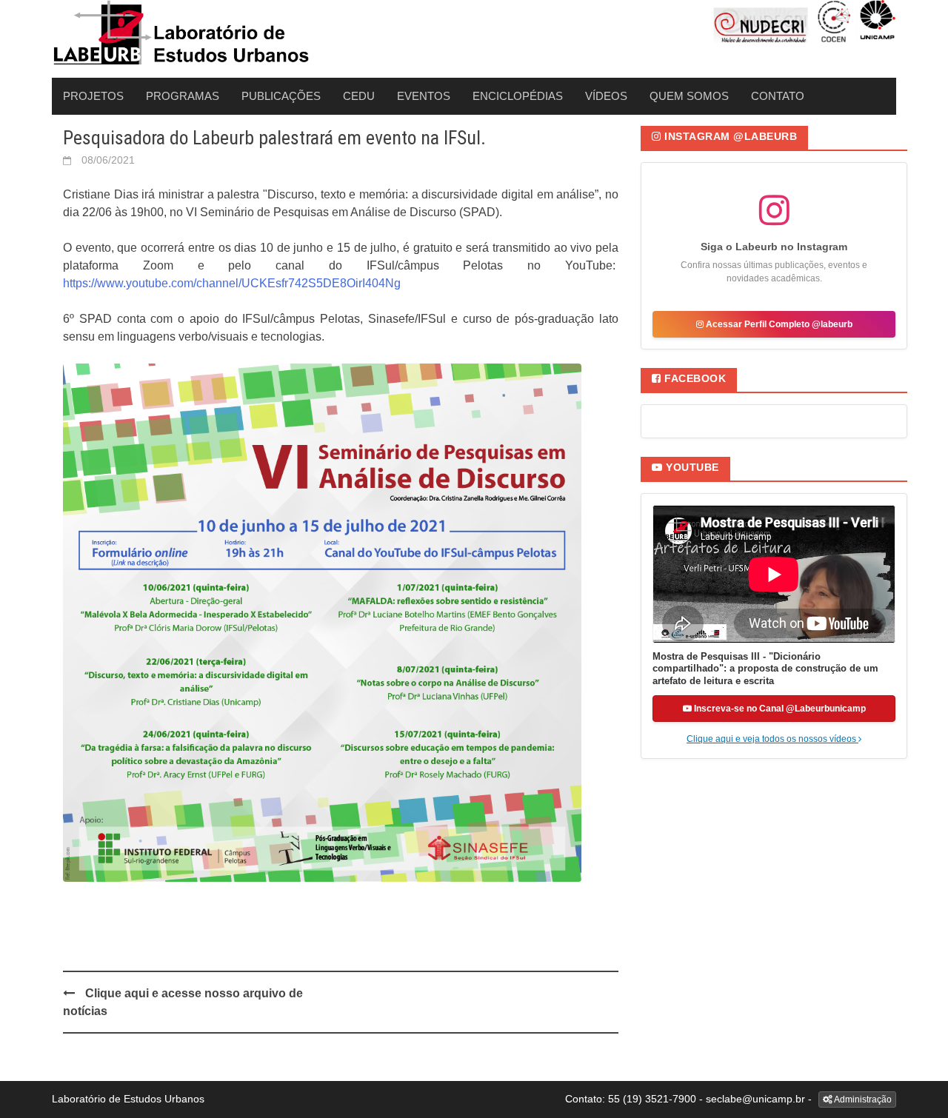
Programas (182, 96)
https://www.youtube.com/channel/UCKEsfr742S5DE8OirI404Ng (232, 283)
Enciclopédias (518, 96)
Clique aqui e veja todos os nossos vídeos (772, 739)
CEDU (359, 96)
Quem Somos (689, 96)
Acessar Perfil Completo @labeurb (778, 324)
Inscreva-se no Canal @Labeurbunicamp (779, 708)
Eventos (423, 96)
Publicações (281, 96)
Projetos (93, 96)
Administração (862, 1099)
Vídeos (606, 96)
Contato (777, 96)
